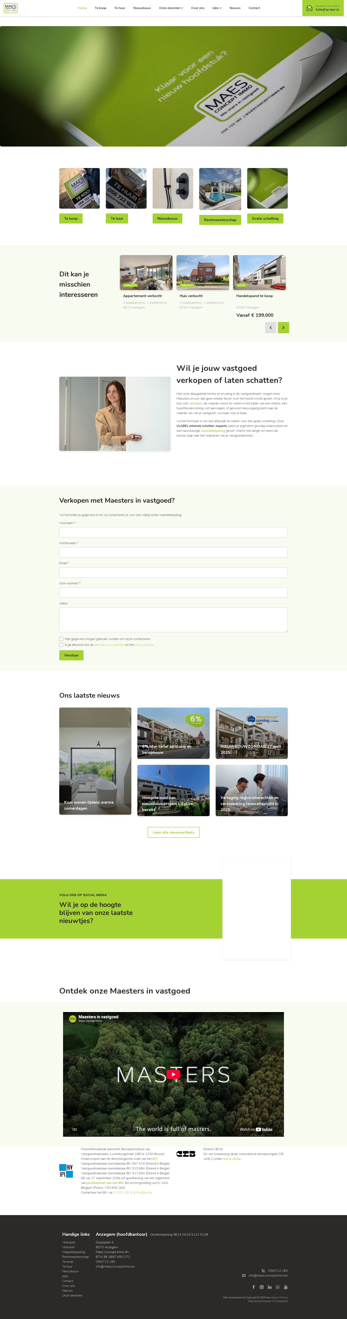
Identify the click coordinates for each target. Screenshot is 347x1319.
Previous (270, 327)
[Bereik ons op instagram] (263, 1287)
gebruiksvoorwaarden (109, 645)
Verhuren (68, 1247)
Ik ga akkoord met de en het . (109, 645)
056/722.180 (105, 1262)
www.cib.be (232, 1159)
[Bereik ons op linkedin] (271, 1287)
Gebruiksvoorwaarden (260, 1301)
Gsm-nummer (70, 583)
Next (283, 327)
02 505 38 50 (123, 1192)
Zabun (274, 1297)
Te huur (119, 8)
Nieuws (235, 8)
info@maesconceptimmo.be (115, 1266)
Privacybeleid (281, 1301)
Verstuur (71, 655)
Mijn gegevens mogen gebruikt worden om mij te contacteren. (108, 639)
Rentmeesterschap (220, 219)
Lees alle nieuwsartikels (173, 832)
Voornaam (67, 523)
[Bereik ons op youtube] (286, 1287)
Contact (254, 8)
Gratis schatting (265, 218)
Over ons (197, 8)
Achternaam (68, 543)
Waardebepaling (73, 1252)
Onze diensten (169, 8)
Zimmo (284, 1297)
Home (82, 8)
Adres (63, 603)
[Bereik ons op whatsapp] (279, 1287)
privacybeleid (144, 645)
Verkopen (69, 1242)
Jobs (215, 8)
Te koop (100, 8)
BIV (155, 1159)
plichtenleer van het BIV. (105, 1183)
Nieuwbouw (142, 8)
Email (64, 563)
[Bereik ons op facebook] (255, 1287)
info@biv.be (144, 1192)
